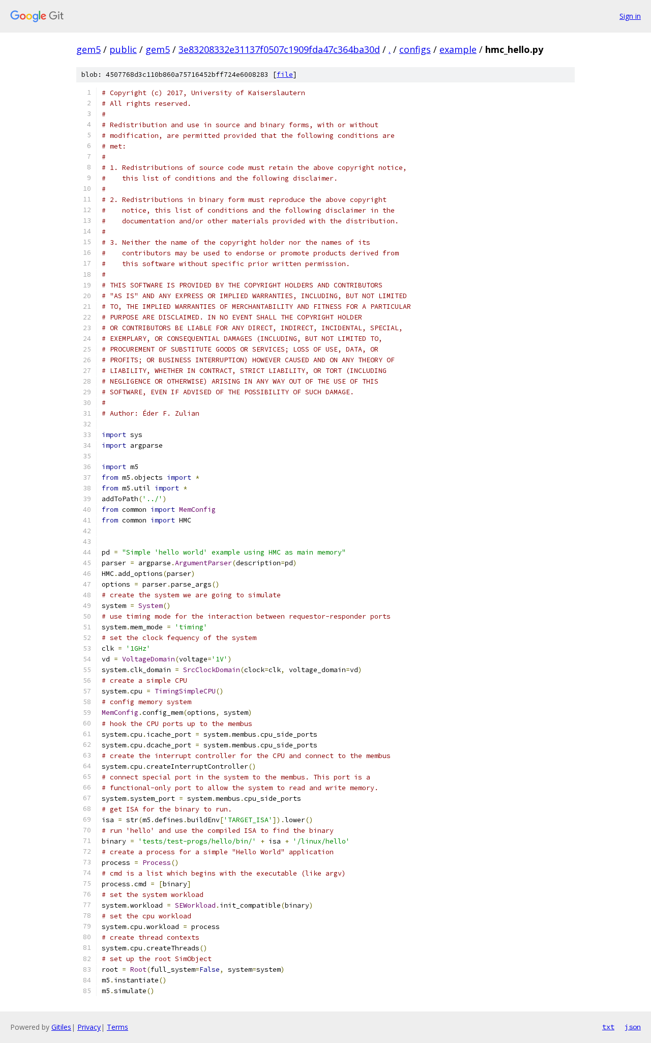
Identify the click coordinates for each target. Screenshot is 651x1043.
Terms (117, 1027)
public (123, 49)
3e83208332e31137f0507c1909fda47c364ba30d (279, 49)
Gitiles (61, 1027)
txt (608, 1026)
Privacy (89, 1027)
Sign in (630, 16)
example (458, 49)
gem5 (88, 49)
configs (415, 49)
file (285, 74)
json (633, 1026)
